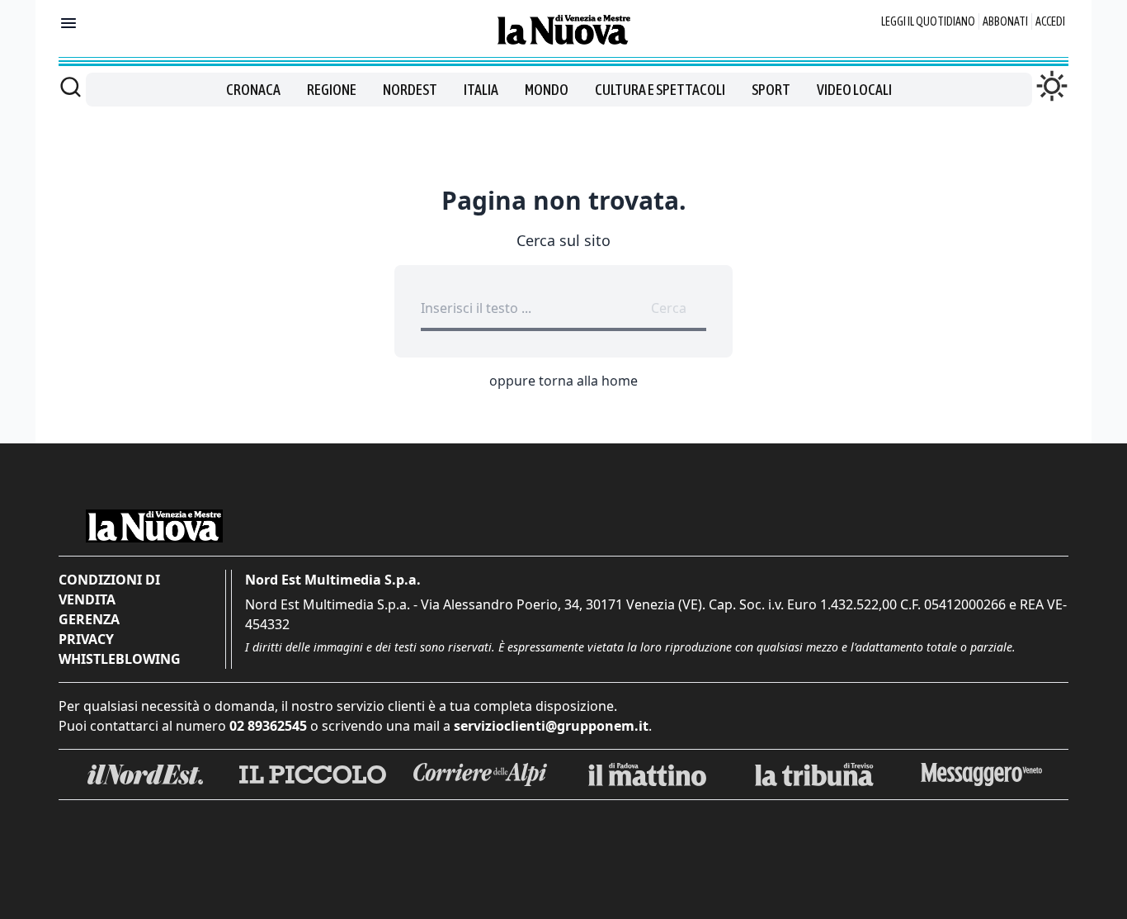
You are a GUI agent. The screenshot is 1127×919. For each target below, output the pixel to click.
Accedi (1050, 21)
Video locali (854, 89)
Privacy (86, 639)
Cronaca (253, 89)
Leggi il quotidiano (928, 21)
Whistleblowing (120, 659)
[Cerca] (71, 86)
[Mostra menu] (68, 23)
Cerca (668, 308)
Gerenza (89, 619)
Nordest (410, 89)
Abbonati (1005, 21)
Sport (771, 89)
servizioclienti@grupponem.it (551, 726)
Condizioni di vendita (109, 590)
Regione (331, 89)
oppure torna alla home (563, 381)
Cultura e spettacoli (660, 89)
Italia (481, 89)
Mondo (546, 89)
